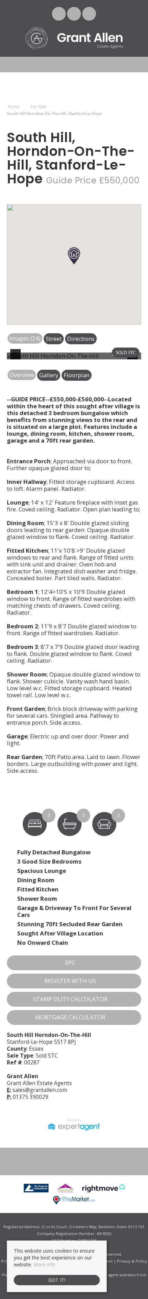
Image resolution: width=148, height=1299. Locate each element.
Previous (17, 358)
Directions (81, 339)
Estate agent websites (116, 1274)
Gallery (48, 375)
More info (44, 1264)
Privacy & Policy (132, 1261)
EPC (70, 962)
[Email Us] (59, 14)
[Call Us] (89, 14)
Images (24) (25, 338)
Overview (21, 375)
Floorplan (76, 375)
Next (134, 358)
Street (54, 339)
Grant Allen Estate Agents (39, 1083)
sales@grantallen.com (39, 1090)
